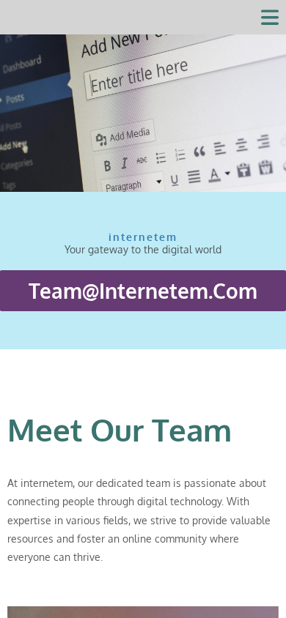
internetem (143, 17)
